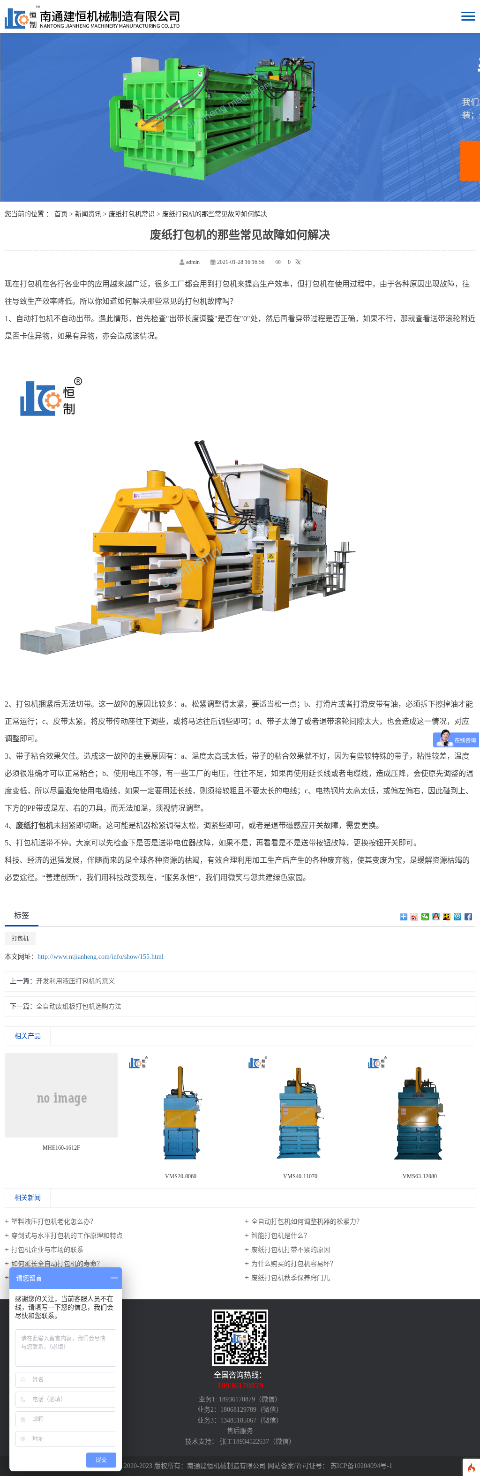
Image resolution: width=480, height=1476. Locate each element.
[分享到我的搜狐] (447, 916)
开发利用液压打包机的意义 (75, 981)
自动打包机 (34, 319)
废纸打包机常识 (132, 214)
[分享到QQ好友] (436, 916)
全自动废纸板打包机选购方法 (78, 1006)
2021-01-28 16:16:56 (240, 262)
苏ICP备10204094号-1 (361, 1465)
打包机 (20, 938)
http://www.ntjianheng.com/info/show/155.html (101, 956)
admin (193, 262)
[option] (61, 1104)
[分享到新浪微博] (415, 916)
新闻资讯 (88, 214)
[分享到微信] (425, 916)
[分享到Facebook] (468, 916)
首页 (61, 214)
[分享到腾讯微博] (458, 916)
